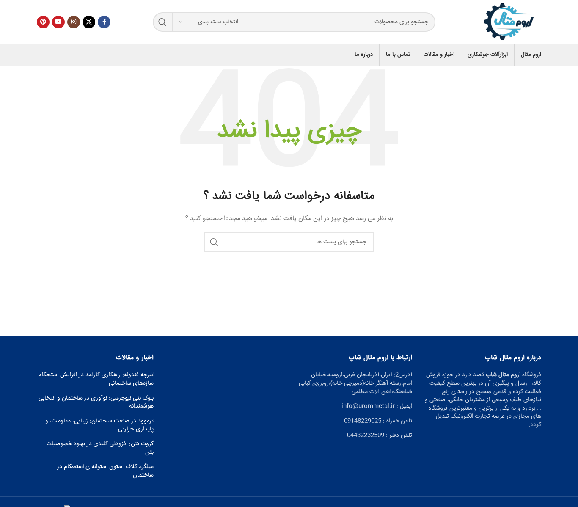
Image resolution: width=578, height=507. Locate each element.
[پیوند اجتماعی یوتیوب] (58, 22)
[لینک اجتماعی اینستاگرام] (73, 22)
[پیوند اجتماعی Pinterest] (43, 22)
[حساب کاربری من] (37, 55)
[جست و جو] (162, 22)
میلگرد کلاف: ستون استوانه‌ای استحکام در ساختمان (105, 471)
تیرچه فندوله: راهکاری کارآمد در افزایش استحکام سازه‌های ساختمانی (96, 379)
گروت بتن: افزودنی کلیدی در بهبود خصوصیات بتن (100, 448)
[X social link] (89, 22)
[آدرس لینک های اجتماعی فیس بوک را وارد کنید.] (104, 22)
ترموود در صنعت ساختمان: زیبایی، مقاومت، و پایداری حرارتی (99, 425)
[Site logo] (509, 22)
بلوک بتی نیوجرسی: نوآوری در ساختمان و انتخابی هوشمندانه (96, 402)
